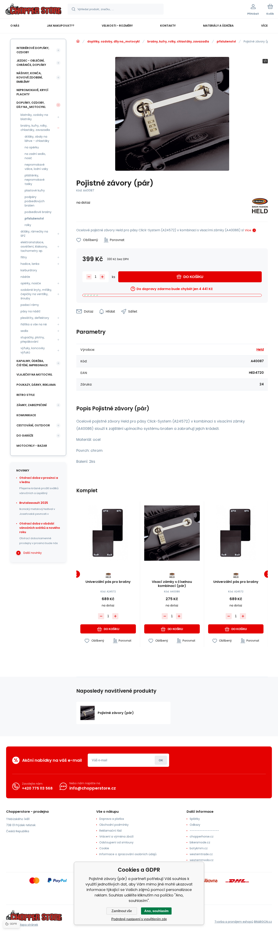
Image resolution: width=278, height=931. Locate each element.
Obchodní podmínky (114, 825)
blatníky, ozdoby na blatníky (34, 117)
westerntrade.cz (201, 854)
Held (260, 349)
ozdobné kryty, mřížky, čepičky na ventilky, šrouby (36, 294)
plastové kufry (35, 190)
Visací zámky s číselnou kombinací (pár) (172, 584)
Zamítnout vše (122, 911)
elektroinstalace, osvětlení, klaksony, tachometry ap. (34, 246)
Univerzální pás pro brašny (108, 582)
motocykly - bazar (31, 446)
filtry (24, 257)
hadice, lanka (30, 264)
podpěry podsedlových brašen (35, 201)
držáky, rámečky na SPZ (34, 233)
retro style (25, 395)
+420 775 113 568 (37, 788)
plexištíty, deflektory (35, 318)
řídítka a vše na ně (34, 324)
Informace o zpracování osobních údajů (128, 854)
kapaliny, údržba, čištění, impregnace (32, 363)
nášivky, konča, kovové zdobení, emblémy (29, 77)
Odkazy (195, 825)
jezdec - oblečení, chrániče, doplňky (31, 63)
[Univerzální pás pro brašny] (108, 533)
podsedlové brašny (38, 212)
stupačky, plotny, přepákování (33, 339)
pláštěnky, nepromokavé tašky (35, 179)
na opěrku (32, 147)
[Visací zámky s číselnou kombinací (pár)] (172, 533)
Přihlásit (161, 760)
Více (248, 230)
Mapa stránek (28, 925)
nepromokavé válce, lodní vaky (36, 167)
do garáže (24, 435)
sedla (24, 331)
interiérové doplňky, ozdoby (32, 50)
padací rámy (30, 305)
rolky (28, 225)
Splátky (195, 819)
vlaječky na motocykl (34, 375)
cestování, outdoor (33, 425)
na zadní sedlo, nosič (35, 156)
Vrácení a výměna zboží (116, 836)
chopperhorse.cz (201, 836)
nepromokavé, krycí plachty (32, 92)
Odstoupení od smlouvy (116, 842)
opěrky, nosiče (31, 283)
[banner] (33, 10)
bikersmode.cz (200, 842)
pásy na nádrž (30, 311)
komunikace (26, 415)
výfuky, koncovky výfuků (33, 350)
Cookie (104, 848)
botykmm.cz (199, 848)
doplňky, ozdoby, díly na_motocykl (113, 41)
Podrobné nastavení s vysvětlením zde (139, 919)
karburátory (29, 270)
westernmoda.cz (201, 860)
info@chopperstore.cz (92, 788)
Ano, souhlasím (156, 911)
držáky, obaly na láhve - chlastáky (37, 139)
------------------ (204, 831)
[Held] (260, 206)
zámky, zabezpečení (31, 405)
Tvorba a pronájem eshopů (234, 922)
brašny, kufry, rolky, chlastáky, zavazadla (178, 41)
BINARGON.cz (263, 922)
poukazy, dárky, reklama (36, 385)
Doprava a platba (111, 819)
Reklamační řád (110, 831)
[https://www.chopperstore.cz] (78, 41)
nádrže (25, 277)
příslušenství (226, 41)
